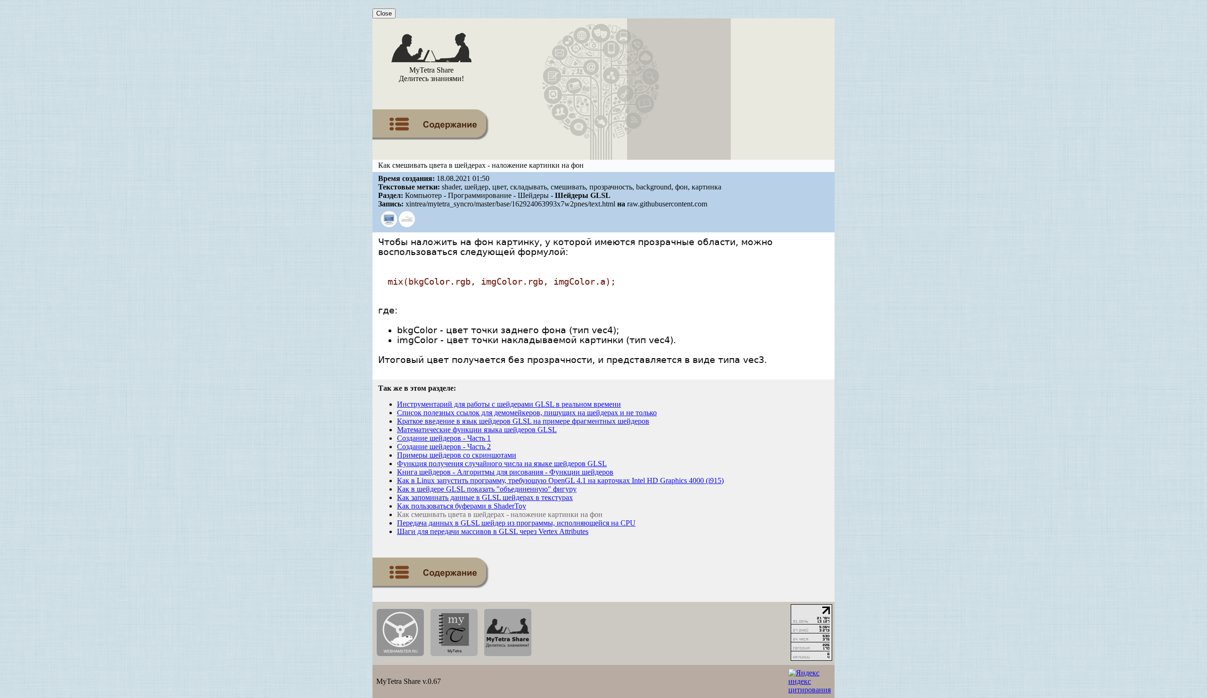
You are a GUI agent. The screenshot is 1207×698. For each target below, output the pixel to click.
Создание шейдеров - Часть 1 (444, 438)
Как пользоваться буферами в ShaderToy (461, 506)
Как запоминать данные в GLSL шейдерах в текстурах (485, 497)
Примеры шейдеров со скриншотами (456, 455)
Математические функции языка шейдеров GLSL (477, 430)
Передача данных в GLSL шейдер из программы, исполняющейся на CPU (516, 523)
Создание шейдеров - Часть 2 (444, 447)
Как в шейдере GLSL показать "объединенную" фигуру (487, 489)
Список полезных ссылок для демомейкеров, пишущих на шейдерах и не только (527, 413)
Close (384, 13)
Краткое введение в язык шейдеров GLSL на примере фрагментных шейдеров (523, 421)
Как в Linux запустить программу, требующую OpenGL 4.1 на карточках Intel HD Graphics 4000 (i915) (560, 480)
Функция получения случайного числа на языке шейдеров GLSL (502, 464)
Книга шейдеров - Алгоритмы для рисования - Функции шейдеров (505, 472)
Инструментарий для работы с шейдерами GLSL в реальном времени (509, 404)
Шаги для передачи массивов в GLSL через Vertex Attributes (492, 531)
